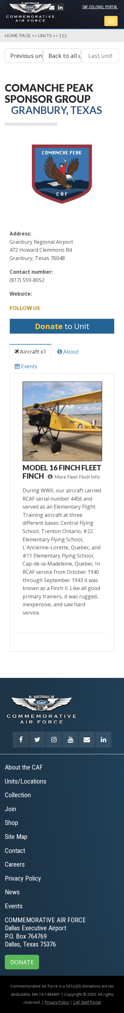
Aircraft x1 (32, 351)
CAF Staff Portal (87, 1002)
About (70, 351)
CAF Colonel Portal (100, 7)
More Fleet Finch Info (77, 477)
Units (45, 35)
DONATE (22, 962)
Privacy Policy (57, 1002)
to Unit (62, 326)
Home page (18, 35)
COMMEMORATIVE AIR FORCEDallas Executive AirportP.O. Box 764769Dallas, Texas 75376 (45, 932)
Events (28, 366)
